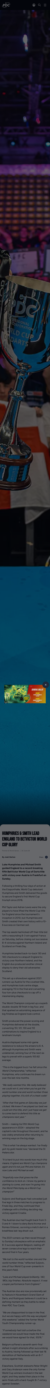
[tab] (46, 685)
